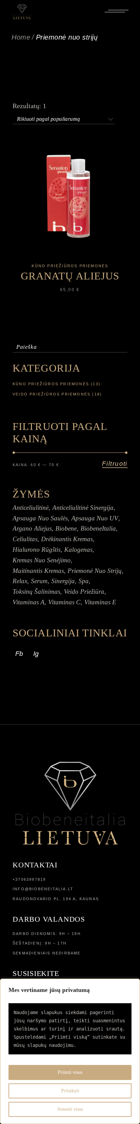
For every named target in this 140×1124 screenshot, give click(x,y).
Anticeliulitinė (31, 507)
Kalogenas (78, 549)
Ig (36, 653)
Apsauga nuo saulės (40, 518)
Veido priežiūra (84, 591)
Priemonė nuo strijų (95, 570)
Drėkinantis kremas (67, 539)
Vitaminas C (64, 602)
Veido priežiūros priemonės (51, 394)
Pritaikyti (70, 1090)
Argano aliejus (32, 528)
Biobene (66, 528)
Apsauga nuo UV (94, 518)
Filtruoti (114, 463)
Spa (83, 581)
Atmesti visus (70, 1109)
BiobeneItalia (98, 528)
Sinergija (63, 581)
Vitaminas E (100, 602)
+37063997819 (29, 879)
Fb (19, 653)
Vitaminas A (29, 602)
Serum (39, 581)
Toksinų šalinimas (36, 591)
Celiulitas (25, 539)
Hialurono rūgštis (36, 549)
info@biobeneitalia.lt (43, 889)
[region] (70, 1051)
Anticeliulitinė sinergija (82, 507)
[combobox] (64, 117)
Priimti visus (70, 1072)
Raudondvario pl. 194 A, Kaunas (56, 899)
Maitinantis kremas (38, 570)
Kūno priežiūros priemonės (70, 266)
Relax (20, 581)
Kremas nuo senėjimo (42, 560)
